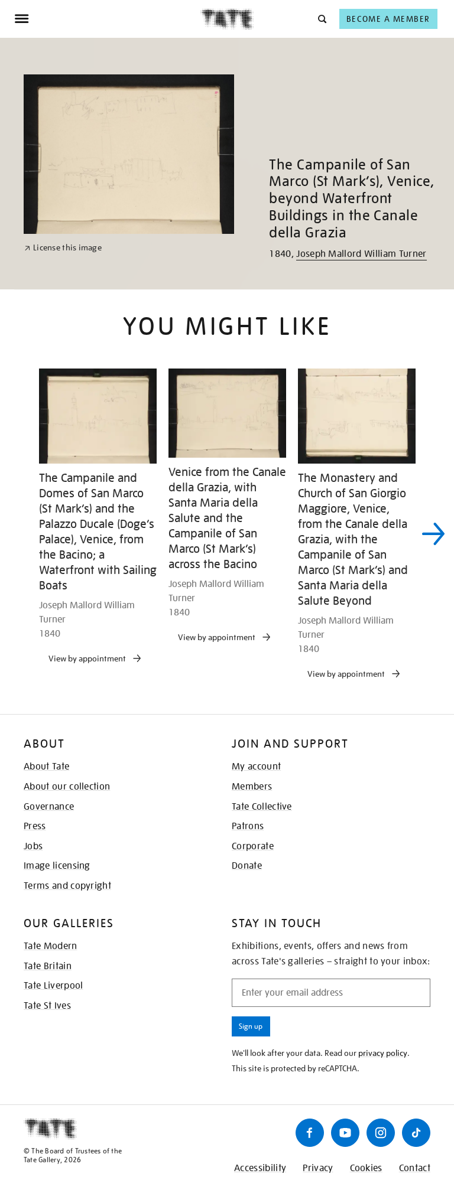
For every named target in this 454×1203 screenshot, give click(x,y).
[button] (321, 18)
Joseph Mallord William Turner (361, 254)
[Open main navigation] (107, 19)
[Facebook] (310, 1133)
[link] (63, 248)
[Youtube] (345, 1133)
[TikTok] (416, 1133)
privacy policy (382, 1053)
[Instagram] (381, 1133)
